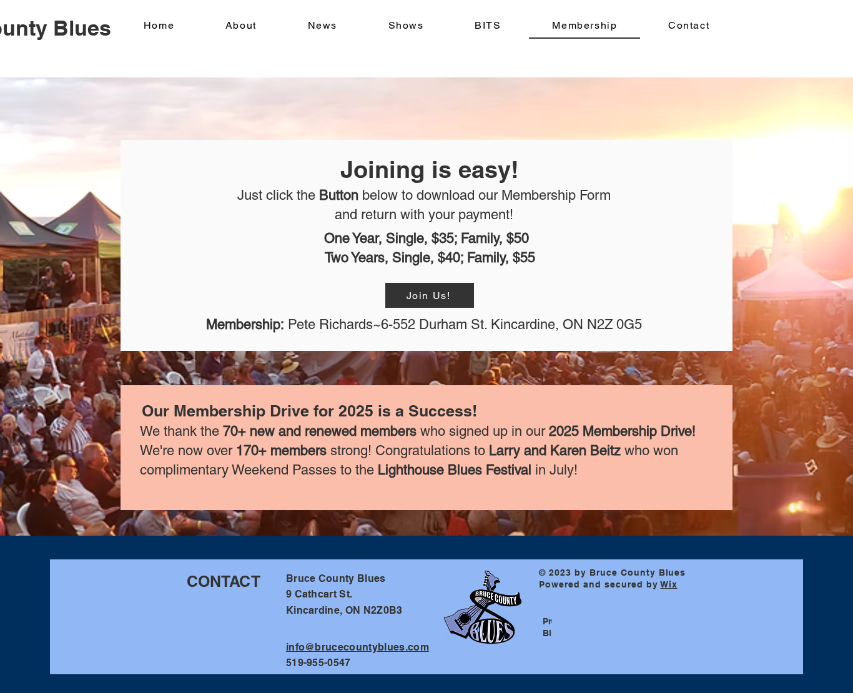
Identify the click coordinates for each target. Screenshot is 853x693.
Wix (669, 584)
